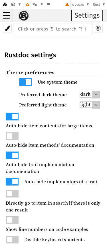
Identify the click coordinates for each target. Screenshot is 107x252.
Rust (96, 4)
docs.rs (78, 4)
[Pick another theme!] (7, 28)
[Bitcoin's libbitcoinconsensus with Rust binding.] (16, 4)
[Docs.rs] (5, 4)
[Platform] (38, 4)
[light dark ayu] (90, 94)
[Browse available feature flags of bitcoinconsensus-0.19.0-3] (48, 4)
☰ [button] (6, 15)
